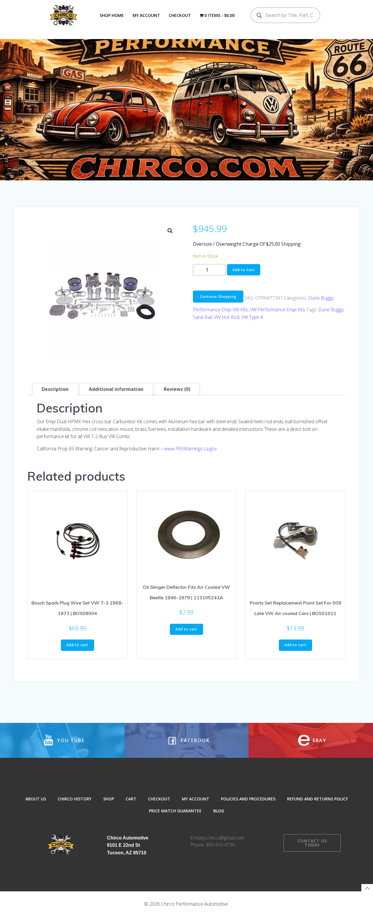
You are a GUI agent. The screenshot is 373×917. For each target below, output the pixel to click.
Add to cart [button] (77, 644)
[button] (170, 231)
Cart (131, 799)
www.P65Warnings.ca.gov (190, 448)
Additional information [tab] (116, 389)
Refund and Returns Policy (317, 799)
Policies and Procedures (248, 799)
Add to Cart (244, 269)
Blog (218, 811)
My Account (146, 15)
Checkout (180, 15)
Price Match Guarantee (175, 811)
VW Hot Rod (226, 317)
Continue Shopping (218, 296)
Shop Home (112, 15)
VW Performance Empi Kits (277, 309)
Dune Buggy (330, 309)
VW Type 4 (252, 317)
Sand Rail (202, 317)
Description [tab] (55, 389)
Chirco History (75, 799)
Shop (108, 799)
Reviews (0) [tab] (177, 389)
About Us (35, 799)
